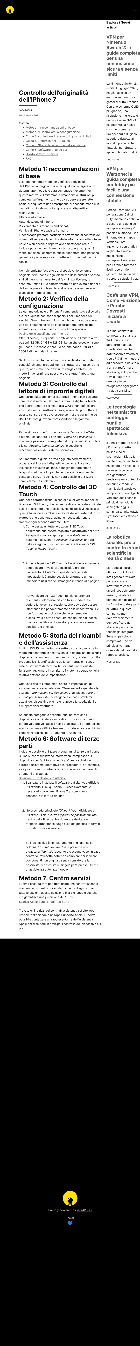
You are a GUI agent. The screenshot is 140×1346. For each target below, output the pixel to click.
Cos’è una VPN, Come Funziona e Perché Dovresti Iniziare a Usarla (123, 308)
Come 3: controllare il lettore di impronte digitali (58, 136)
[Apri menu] (135, 10)
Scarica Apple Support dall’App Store (44, 901)
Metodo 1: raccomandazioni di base (50, 127)
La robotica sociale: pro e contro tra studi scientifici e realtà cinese (123, 547)
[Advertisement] (60, 44)
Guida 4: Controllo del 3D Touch (48, 141)
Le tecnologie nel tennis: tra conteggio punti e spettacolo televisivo (121, 420)
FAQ (28, 158)
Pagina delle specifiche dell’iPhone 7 (44, 333)
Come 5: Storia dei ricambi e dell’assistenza (56, 145)
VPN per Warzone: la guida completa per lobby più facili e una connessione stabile (123, 184)
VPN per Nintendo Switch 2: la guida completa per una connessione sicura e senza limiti (123, 55)
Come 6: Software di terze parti (47, 149)
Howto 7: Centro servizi (42, 154)
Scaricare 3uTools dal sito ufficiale (42, 778)
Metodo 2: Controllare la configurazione (53, 132)
